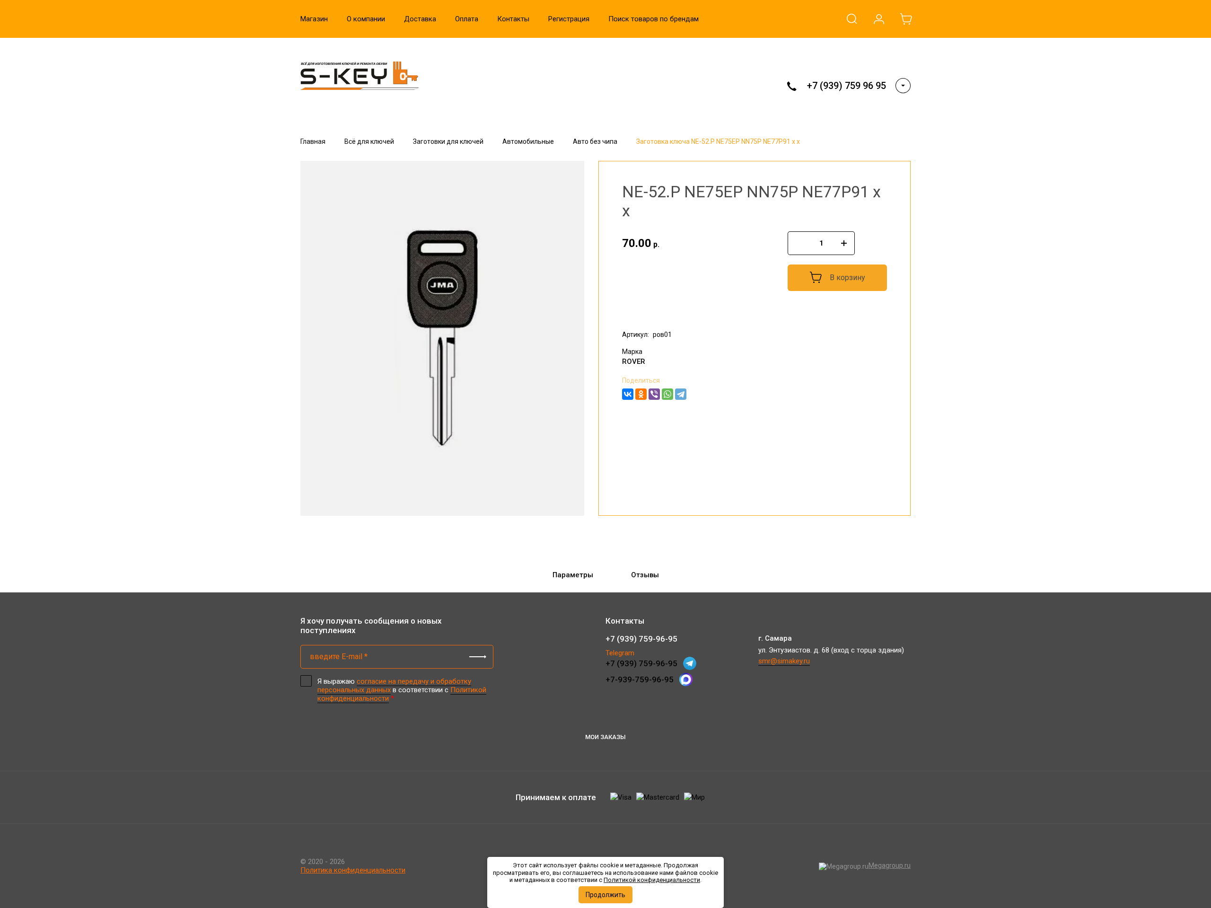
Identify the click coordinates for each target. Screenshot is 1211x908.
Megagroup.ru (890, 865)
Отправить (477, 657)
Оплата (466, 19)
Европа (634, 315)
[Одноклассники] (641, 394)
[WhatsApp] (667, 394)
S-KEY (319, 105)
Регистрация (568, 19)
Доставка (420, 19)
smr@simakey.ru (784, 661)
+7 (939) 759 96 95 (846, 85)
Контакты (513, 19)
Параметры (573, 575)
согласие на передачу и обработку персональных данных (394, 685)
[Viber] (654, 394)
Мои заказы (605, 737)
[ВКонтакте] (627, 394)
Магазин (314, 19)
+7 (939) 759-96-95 (641, 639)
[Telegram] (680, 394)
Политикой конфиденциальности (652, 879)
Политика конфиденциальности (352, 870)
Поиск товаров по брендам (653, 19)
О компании (366, 19)
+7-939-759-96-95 (640, 679)
